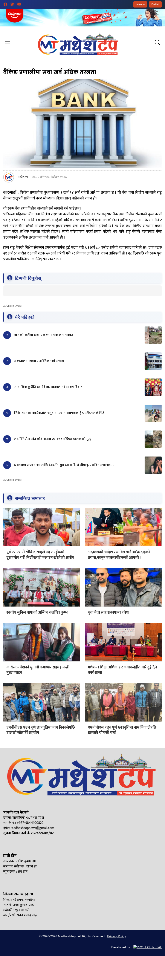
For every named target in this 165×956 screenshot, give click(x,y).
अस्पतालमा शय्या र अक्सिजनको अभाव (39, 361)
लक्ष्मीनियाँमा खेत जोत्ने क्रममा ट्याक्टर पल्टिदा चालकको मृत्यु (52, 439)
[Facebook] (5, 4)
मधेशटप (23, 177)
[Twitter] (12, 4)
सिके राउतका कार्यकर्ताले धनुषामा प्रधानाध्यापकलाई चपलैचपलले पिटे (59, 413)
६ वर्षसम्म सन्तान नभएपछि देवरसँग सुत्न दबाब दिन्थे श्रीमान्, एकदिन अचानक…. (64, 465)
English (155, 4)
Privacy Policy (116, 936)
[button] (7, 43)
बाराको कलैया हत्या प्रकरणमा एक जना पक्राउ (43, 335)
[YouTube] (19, 4)
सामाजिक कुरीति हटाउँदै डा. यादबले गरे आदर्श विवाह (48, 387)
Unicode (140, 4)
